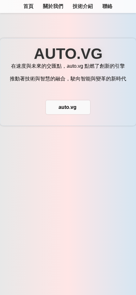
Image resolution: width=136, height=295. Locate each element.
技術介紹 (83, 6)
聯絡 (107, 6)
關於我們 (53, 6)
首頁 (28, 6)
